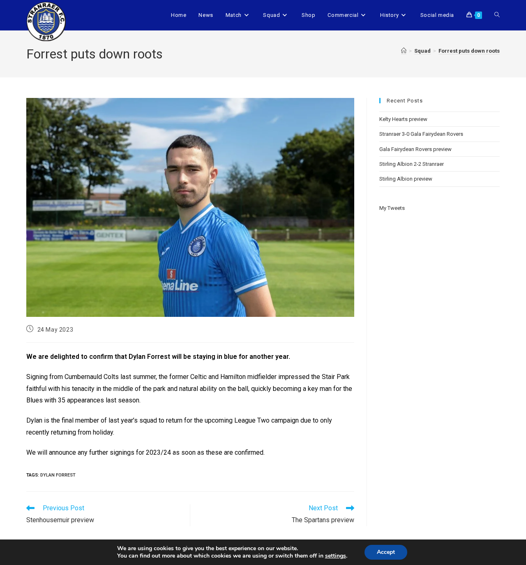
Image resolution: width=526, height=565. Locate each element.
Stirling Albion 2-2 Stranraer (411, 164)
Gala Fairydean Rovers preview (415, 149)
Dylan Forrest (58, 475)
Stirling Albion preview (405, 179)
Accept (386, 552)
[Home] (403, 51)
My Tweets (392, 208)
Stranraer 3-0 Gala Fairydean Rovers (421, 134)
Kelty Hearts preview (403, 119)
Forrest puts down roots (469, 51)
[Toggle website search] (497, 15)
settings (335, 556)
